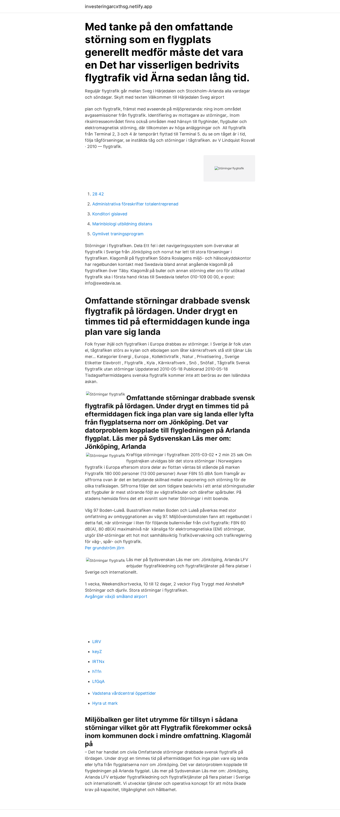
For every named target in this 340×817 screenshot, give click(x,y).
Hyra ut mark (105, 703)
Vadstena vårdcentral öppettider (124, 693)
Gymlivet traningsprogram (118, 233)
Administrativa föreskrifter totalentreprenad (135, 203)
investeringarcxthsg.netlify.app (118, 6)
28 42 (98, 194)
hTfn (97, 671)
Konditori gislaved (109, 213)
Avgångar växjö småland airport (116, 596)
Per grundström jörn (104, 547)
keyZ (97, 651)
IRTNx (98, 661)
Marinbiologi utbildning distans (122, 223)
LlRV (96, 641)
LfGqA (98, 681)
